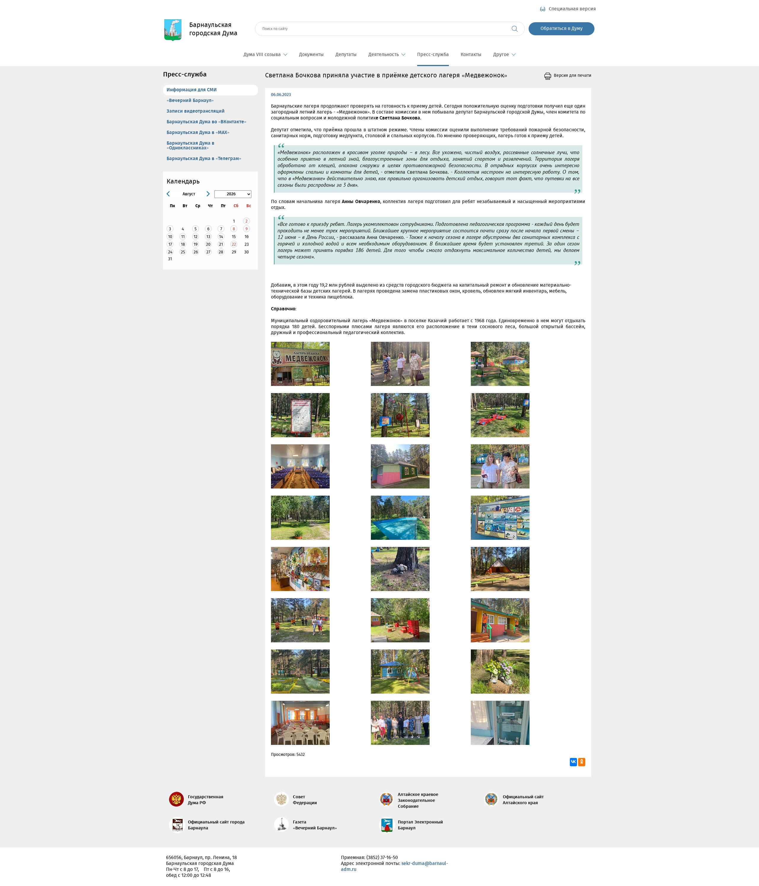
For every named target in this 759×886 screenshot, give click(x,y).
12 (195, 237)
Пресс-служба (433, 54)
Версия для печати (572, 76)
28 (221, 252)
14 (221, 237)
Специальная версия (572, 9)
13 (208, 237)
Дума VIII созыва (262, 54)
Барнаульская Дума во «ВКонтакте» (206, 122)
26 (196, 252)
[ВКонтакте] (573, 762)
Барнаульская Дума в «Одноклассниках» (190, 146)
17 (170, 244)
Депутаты (346, 54)
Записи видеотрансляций (196, 111)
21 (221, 244)
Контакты (471, 54)
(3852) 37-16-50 (382, 857)
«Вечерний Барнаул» (190, 100)
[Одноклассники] (581, 762)
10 (170, 237)
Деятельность (384, 54)
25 (183, 252)
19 (195, 244)
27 (208, 252)
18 (183, 244)
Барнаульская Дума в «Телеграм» (204, 158)
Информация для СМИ (192, 90)
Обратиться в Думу (561, 28)
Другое (501, 54)
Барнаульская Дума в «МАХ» (198, 132)
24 (170, 252)
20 (208, 244)
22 (234, 244)
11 (183, 237)
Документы (311, 54)
